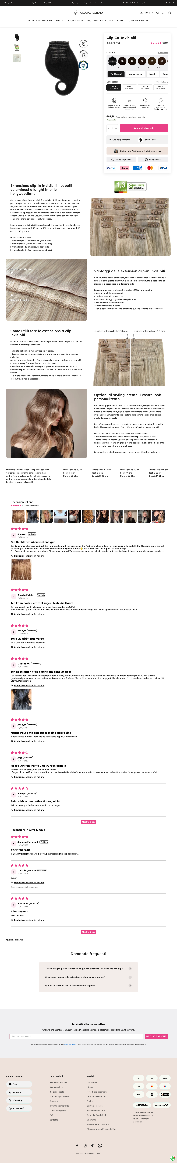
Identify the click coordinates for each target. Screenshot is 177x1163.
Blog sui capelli (56, 1092)
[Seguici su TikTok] (92, 1145)
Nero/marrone (135, 74)
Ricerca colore (56, 1087)
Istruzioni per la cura (59, 1096)
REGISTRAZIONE (156, 1036)
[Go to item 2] (32, 516)
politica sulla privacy (70, 1044)
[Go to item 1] (18, 516)
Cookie (90, 1101)
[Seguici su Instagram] (84, 1145)
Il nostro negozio (57, 1110)
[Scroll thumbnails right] (163, 516)
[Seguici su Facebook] (77, 1145)
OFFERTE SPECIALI (139, 20)
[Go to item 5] (74, 516)
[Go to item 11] (158, 516)
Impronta (91, 1120)
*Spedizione (92, 1082)
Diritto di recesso (95, 1106)
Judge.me (18, 940)
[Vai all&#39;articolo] (17, 47)
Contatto (53, 1120)
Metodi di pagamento (97, 1092)
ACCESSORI (74, 20)
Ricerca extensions (58, 1082)
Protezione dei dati (96, 1110)
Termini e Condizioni (96, 1115)
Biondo (152, 74)
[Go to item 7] (102, 516)
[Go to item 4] (60, 516)
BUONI (121, 20)
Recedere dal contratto (98, 1124)
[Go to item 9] (130, 516)
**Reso (90, 1087)
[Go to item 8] (116, 516)
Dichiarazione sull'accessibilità (101, 1129)
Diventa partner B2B (59, 1106)
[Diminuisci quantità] (108, 128)
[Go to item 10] (144, 516)
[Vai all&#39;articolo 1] (17, 37)
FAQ (51, 1115)
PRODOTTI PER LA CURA (100, 20)
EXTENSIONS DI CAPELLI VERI (44, 20)
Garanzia (53, 1101)
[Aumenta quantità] (116, 128)
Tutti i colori (116, 74)
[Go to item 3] (46, 516)
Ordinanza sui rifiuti (96, 1096)
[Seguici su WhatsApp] (100, 1145)
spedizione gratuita (137, 117)
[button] (21, 569)
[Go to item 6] (88, 516)
